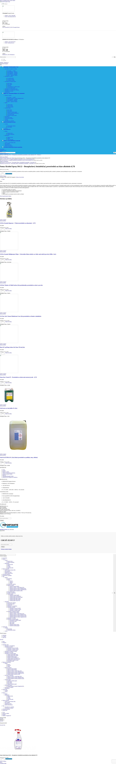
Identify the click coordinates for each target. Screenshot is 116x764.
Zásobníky (7, 601)
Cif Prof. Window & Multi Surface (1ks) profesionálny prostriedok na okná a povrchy (21, 285)
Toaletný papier (8, 107)
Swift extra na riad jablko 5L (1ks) (8, 408)
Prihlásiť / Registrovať (6, 715)
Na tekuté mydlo (10, 78)
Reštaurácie (7, 135)
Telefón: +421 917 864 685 (10, 15)
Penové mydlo (10, 105)
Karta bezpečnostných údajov (5, 196)
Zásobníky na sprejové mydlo (15, 609)
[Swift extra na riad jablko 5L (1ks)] (9, 403)
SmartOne (9, 85)
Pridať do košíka (9, 173)
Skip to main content (11, 0)
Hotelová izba (10, 133)
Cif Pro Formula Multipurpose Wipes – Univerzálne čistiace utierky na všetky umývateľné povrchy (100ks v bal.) (28, 254)
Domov (1, 158)
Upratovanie (8, 158)
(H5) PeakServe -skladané (12, 74)
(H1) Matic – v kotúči (11, 70)
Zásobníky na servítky (9, 91)
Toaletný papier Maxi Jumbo (15, 598)
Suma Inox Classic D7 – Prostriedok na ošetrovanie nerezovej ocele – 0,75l (18, 377)
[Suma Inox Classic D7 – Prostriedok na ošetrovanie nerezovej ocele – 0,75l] (9, 372)
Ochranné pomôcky (6, 574)
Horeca (3, 559)
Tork (3, 576)
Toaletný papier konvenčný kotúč (16, 597)
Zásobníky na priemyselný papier (11, 88)
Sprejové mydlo (10, 106)
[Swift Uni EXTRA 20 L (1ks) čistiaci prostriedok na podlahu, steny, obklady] (18, 452)
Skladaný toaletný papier (12, 115)
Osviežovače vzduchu (9, 118)
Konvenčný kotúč (10, 114)
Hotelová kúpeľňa (10, 134)
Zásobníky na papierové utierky (11, 68)
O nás (3, 469)
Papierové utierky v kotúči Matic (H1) (17, 587)
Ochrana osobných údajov (7, 474)
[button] (8, 228)
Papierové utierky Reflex (14, 586)
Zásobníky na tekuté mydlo (15, 610)
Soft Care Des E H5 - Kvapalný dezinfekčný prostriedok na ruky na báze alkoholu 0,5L (17, 160)
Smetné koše (7, 92)
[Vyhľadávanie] (114, 57)
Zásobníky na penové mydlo (15, 608)
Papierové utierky (8, 95)
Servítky (6, 119)
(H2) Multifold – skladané (12, 71)
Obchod (4, 158)
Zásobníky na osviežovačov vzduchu (12, 90)
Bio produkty (7, 143)
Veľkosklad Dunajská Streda (7, 476)
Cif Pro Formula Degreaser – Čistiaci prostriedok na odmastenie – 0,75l (17, 223)
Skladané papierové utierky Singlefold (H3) (18, 589)
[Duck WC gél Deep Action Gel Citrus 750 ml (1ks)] (9, 342)
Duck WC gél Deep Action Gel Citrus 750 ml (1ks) (12, 347)
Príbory (8, 138)
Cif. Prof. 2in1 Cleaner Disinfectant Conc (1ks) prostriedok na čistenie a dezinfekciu (20, 316)
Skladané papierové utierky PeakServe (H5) (18, 615)
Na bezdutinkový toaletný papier (13, 86)
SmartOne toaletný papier (12, 112)
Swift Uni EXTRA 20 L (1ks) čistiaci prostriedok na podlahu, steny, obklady (19, 457)
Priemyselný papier (8, 117)
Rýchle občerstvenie (9, 145)
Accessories (4, 557)
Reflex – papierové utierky (12, 75)
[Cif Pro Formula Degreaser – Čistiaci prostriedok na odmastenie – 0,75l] (9, 218)
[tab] (3, 179)
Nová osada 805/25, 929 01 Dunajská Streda (11, 27)
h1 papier (4, 636)
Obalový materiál (5, 568)
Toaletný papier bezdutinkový (13, 113)
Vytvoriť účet (2, 725)
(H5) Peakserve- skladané (12, 100)
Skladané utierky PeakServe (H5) (16, 590)
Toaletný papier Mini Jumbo (15, 599)
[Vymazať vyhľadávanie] (112, 57)
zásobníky (4, 635)
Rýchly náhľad (3, 220)
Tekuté (11, 583)
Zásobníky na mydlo (9, 76)
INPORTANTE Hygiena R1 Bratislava (9, 477)
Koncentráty (9, 127)
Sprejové (11, 582)
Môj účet (4, 475)
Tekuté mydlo (10, 104)
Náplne (6, 577)
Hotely (6, 131)
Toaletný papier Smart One (15, 600)
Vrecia (6, 128)
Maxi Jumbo (9, 84)
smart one (4, 637)
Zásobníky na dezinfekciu (12, 606)
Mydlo (6, 102)
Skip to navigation (3, 0)
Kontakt (3, 470)
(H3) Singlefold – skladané (12, 73)
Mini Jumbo (9, 83)
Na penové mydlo (10, 79)
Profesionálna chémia (11, 125)
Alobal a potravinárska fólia (10, 142)
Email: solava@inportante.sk (10, 16)
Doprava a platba (5, 471)
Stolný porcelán (10, 139)
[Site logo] (5, 1)
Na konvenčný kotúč (11, 87)
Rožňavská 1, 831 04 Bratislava (8, 54)
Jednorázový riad (8, 144)
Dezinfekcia (7, 116)
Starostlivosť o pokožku (9, 120)
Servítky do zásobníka (11, 592)
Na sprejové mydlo (10, 80)
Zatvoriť (1, 639)
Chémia (6, 124)
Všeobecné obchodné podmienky (8, 472)
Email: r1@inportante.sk (9, 42)
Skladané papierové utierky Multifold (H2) (15, 98)
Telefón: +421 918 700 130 (10, 41)
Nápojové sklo (10, 137)
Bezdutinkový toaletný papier (15, 620)
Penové (11, 580)
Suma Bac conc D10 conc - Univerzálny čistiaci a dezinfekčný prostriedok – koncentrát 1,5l (17, 163)
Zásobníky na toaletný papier (10, 81)
